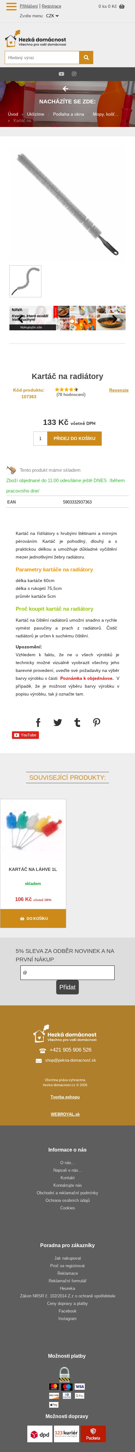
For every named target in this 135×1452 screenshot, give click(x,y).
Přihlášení (29, 6)
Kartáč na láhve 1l (33, 869)
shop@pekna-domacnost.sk (70, 1060)
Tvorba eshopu (65, 1097)
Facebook (68, 1311)
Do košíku (37, 918)
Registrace (51, 6)
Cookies (67, 1208)
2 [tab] (72, 321)
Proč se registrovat (67, 1265)
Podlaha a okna (68, 114)
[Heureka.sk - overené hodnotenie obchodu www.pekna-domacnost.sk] (115, 58)
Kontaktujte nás (67, 1185)
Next (114, 319)
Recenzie (119, 390)
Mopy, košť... (105, 114)
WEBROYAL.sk (65, 1114)
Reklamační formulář (67, 1281)
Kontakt (68, 1177)
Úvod (13, 114)
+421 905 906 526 (70, 1050)
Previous (20, 319)
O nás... (67, 1162)
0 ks (103, 6)
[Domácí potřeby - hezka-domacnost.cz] (49, 38)
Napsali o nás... (67, 1170)
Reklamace (67, 1273)
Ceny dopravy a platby (67, 1303)
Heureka (67, 1288)
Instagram (67, 1318)
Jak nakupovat (67, 1258)
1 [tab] (63, 321)
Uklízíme (35, 114)
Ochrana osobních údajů (68, 1200)
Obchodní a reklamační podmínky (67, 1193)
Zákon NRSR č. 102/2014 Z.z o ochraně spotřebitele (67, 1296)
